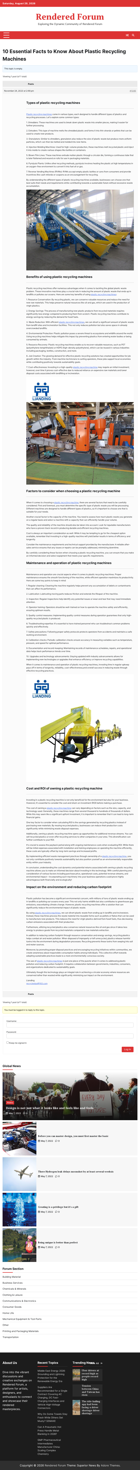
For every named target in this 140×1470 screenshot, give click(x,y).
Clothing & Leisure (13, 1295)
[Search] (133, 35)
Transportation (11, 1337)
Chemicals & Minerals (14, 1288)
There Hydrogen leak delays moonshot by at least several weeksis (76, 1171)
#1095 (133, 91)
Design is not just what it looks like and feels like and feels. (50, 1108)
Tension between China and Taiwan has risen (91, 1390)
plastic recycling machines (103, 294)
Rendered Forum (70, 16)
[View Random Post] (127, 35)
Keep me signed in (18, 1043)
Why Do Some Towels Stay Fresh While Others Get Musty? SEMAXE (52, 1417)
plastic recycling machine (85, 367)
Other (6, 1325)
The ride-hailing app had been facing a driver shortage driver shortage (91, 1407)
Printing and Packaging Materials (21, 1331)
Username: (11, 1021)
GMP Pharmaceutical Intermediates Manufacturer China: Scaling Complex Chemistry (49, 1447)
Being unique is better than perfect (58, 1242)
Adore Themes (110, 1465)
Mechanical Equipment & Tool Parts (22, 1319)
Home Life (8, 1313)
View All (94, 1363)
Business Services (13, 1282)
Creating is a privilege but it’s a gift (58, 1206)
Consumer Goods (12, 1307)
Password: (11, 1032)
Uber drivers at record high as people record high (90, 1375)
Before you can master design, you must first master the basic (73, 1136)
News (10, 1102)
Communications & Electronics (19, 1301)
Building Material (12, 1276)
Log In (127, 1049)
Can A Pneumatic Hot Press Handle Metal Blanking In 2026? (49, 1430)
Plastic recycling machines (39, 114)
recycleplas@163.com (36, 983)
